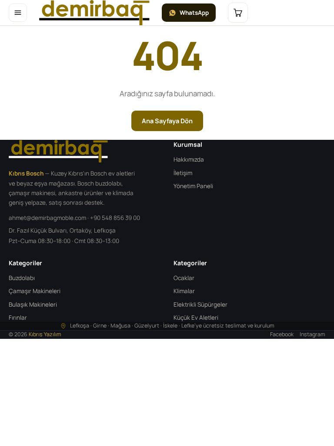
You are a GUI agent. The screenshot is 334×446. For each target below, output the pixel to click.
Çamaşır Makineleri (34, 291)
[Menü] (18, 12)
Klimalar (184, 291)
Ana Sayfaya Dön (167, 121)
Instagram (312, 334)
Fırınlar (18, 317)
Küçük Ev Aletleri (196, 317)
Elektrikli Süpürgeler (200, 304)
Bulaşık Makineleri (33, 304)
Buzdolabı (22, 278)
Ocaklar (184, 278)
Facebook (282, 334)
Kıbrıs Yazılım (45, 334)
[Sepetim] (238, 13)
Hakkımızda (189, 159)
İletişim (183, 173)
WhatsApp (194, 13)
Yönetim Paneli (193, 186)
